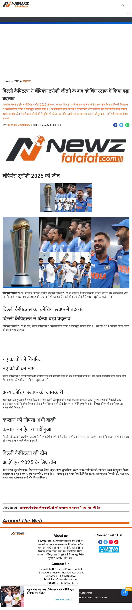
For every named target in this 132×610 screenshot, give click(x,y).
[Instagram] (111, 542)
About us (61, 535)
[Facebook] (100, 542)
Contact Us (60, 564)
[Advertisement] (66, 48)
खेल (17, 81)
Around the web (22, 520)
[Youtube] (116, 542)
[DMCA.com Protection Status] (108, 549)
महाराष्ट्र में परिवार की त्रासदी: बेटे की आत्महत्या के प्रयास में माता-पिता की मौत (59, 507)
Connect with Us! (109, 535)
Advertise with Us (84, 597)
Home (6, 81)
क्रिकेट (27, 81)
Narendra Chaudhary (18, 124)
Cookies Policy (100, 597)
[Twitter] (105, 542)
